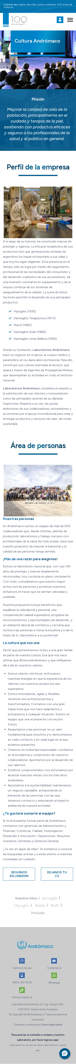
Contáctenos (54, 968)
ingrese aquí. (51, 1039)
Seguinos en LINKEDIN (19, 874)
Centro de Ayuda (21, 968)
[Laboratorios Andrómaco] (29, 19)
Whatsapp (54, 982)
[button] (64, 1053)
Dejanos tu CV (57, 874)
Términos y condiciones (27, 1024)
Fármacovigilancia (22, 997)
